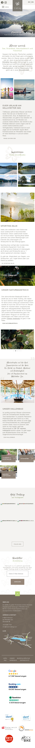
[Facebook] (2, 2)
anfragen (24, 7)
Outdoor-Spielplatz (13, 319)
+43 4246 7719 (7, 625)
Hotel (5, 658)
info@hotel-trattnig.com (10, 627)
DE (29, 2)
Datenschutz (24, 660)
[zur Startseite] (17, 5)
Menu (7, 7)
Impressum (13, 660)
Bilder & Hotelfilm (23, 658)
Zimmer (12, 658)
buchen (31, 7)
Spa (29, 421)
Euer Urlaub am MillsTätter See (12, 106)
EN (33, 2)
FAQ (5, 660)
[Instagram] (5, 2)
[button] (3, 339)
